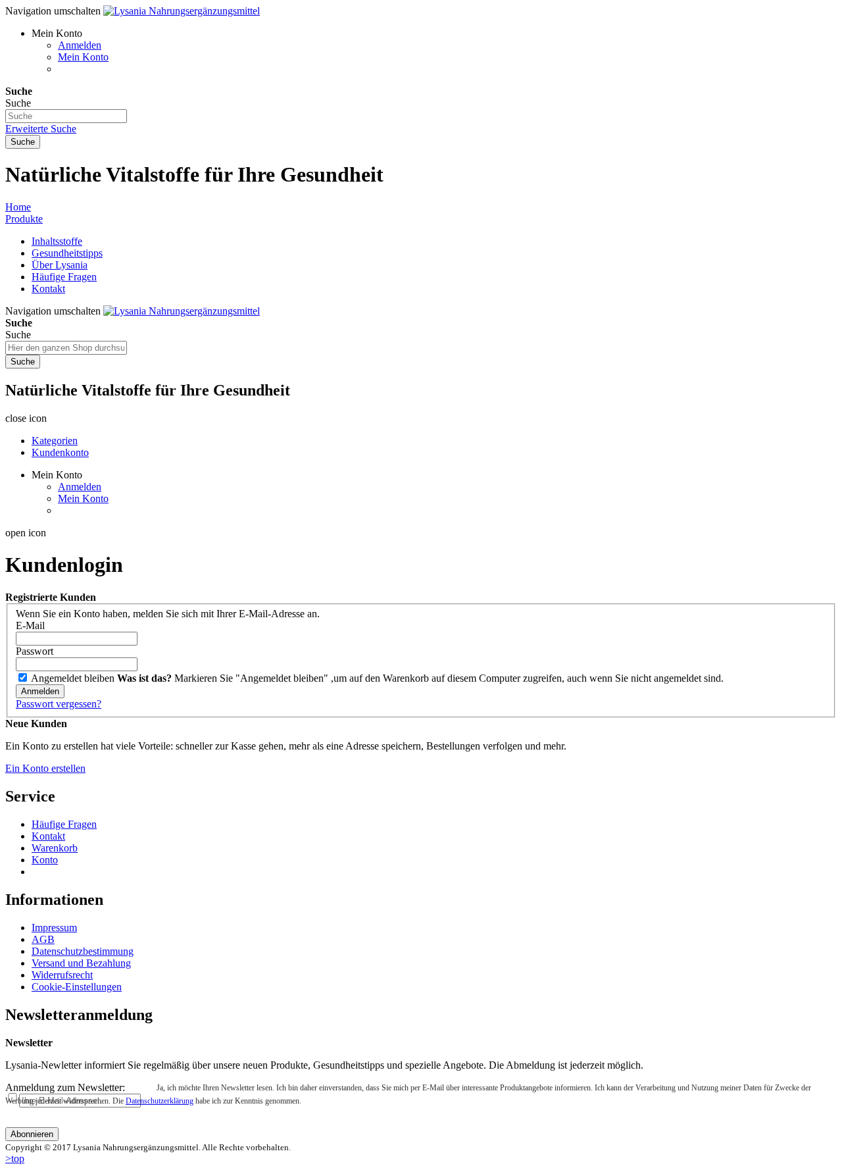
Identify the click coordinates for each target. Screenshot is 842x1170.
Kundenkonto (60, 452)
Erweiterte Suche (40, 128)
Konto (45, 859)
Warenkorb (55, 847)
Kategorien (55, 440)
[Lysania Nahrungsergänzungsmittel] (181, 10)
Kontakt (48, 288)
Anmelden (79, 45)
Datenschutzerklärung (159, 1101)
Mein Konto (83, 57)
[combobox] (66, 116)
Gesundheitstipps (67, 253)
